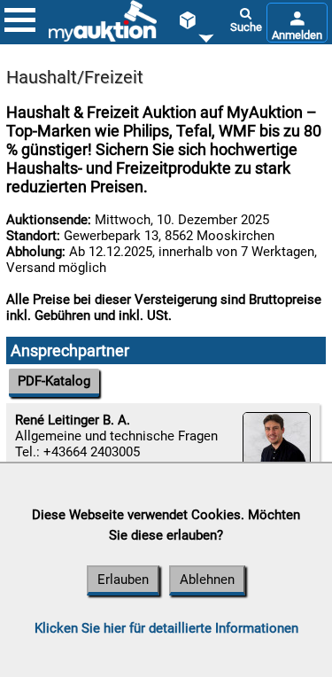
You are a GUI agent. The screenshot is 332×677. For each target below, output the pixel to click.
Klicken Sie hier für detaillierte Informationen (166, 628)
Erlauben (123, 580)
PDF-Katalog (54, 381)
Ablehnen (207, 580)
